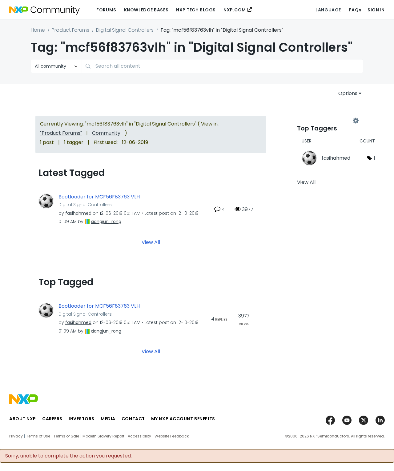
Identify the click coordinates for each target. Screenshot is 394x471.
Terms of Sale (66, 436)
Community (106, 133)
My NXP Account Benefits (183, 419)
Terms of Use (38, 436)
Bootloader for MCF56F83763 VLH (99, 197)
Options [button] (347, 93)
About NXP (22, 419)
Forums (106, 10)
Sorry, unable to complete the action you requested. (68, 456)
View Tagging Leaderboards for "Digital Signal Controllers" (326, 120)
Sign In (376, 10)
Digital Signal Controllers (125, 30)
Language (328, 10)
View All (151, 242)
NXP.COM (234, 10)
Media (108, 419)
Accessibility (139, 436)
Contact (133, 419)
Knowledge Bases (146, 10)
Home (38, 30)
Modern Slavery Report (103, 436)
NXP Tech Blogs (196, 10)
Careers (52, 419)
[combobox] (222, 66)
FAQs (355, 10)
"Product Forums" (61, 133)
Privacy (16, 436)
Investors (81, 419)
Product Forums (70, 30)
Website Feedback (172, 436)
